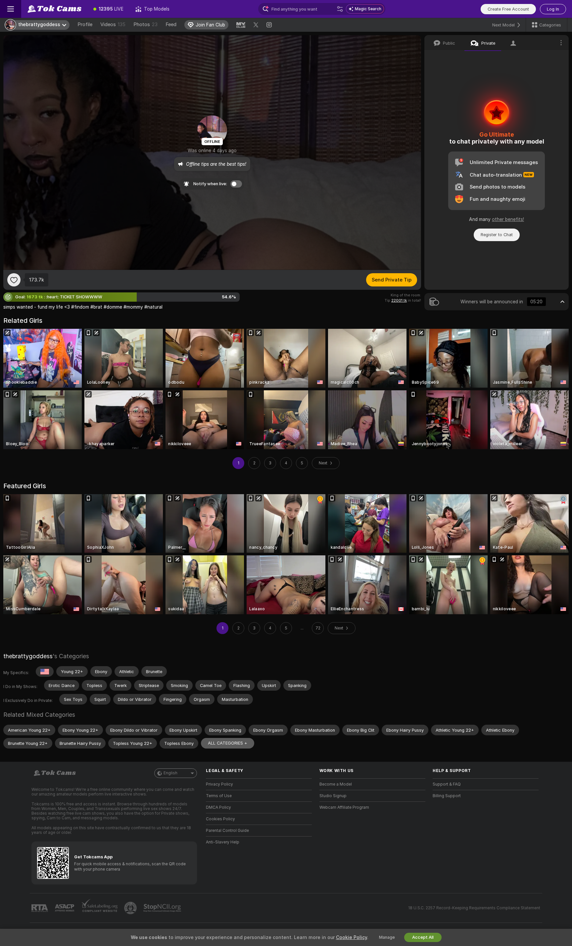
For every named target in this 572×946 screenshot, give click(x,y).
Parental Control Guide (227, 830)
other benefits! (508, 219)
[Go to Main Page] (54, 9)
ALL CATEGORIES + (227, 743)
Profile (84, 24)
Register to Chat (497, 234)
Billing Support (447, 796)
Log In (553, 9)
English (170, 773)
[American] (45, 671)
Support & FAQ (447, 784)
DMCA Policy (218, 807)
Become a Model (335, 784)
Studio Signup (333, 796)
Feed (171, 24)
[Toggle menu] (10, 9)
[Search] (340, 9)
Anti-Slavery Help (222, 842)
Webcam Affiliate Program (344, 807)
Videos (112, 24)
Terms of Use (219, 796)
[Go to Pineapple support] (131, 908)
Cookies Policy (220, 819)
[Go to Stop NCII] (162, 908)
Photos (145, 24)
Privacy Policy (219, 784)
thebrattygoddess (28, 656)
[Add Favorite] (14, 279)
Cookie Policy (351, 937)
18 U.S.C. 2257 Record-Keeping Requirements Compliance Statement (474, 908)
